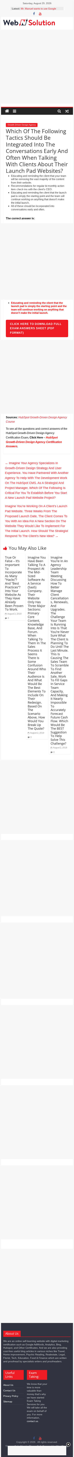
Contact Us (9, 1390)
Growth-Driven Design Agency (22, 125)
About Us (8, 1385)
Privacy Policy (10, 1396)
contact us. (33, 1421)
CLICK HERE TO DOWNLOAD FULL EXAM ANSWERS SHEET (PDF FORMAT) (36, 328)
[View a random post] (67, 111)
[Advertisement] (37, 67)
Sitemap (7, 1401)
